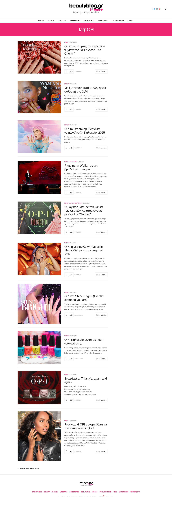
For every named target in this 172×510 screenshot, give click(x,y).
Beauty (41, 20)
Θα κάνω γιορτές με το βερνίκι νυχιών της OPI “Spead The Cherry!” (84, 49)
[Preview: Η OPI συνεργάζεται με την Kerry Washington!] (39, 436)
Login (130, 20)
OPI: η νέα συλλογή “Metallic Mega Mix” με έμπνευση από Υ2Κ (83, 250)
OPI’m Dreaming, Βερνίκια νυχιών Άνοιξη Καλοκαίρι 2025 (84, 130)
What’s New (103, 20)
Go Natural (89, 20)
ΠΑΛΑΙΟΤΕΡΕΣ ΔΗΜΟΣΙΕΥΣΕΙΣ (29, 468)
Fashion (51, 20)
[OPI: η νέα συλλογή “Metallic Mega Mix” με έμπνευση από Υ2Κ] (39, 259)
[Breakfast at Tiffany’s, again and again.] (39, 387)
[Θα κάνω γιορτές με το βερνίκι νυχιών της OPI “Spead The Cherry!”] (39, 57)
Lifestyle (62, 20)
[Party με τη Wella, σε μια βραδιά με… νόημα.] (39, 177)
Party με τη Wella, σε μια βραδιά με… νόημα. (81, 167)
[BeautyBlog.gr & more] (86, 9)
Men (115, 492)
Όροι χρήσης (37, 492)
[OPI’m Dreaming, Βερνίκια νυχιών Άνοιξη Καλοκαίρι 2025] (39, 136)
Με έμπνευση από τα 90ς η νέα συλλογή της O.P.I (85, 89)
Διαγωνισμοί (123, 492)
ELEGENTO (110, 496)
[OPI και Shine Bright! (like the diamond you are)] (39, 304)
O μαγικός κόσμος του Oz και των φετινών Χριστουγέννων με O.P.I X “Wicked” (83, 210)
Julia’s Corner (117, 20)
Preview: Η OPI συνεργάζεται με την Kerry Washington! (86, 426)
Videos (79, 203)
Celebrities (75, 20)
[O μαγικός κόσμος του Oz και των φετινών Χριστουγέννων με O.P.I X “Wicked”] (39, 218)
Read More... (101, 71)
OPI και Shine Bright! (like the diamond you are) (84, 297)
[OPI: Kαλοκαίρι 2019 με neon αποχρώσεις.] (39, 347)
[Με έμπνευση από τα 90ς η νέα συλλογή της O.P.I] (39, 97)
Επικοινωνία (135, 492)
